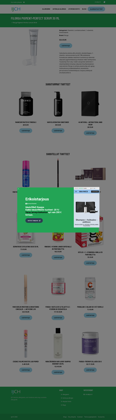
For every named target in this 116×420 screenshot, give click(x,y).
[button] (34, 220)
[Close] (18, 188)
